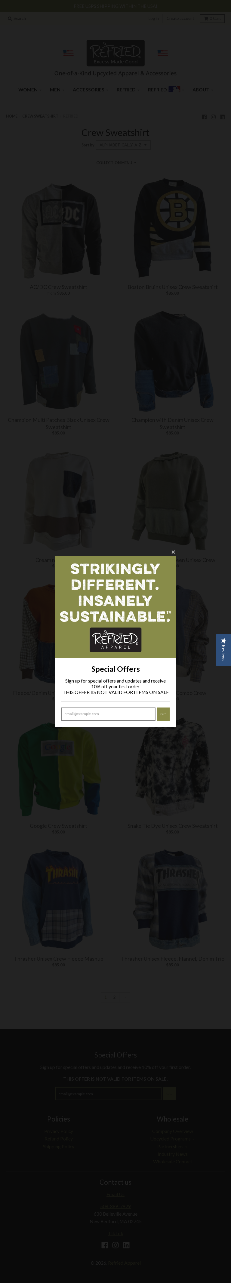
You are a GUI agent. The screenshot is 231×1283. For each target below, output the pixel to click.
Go (163, 714)
